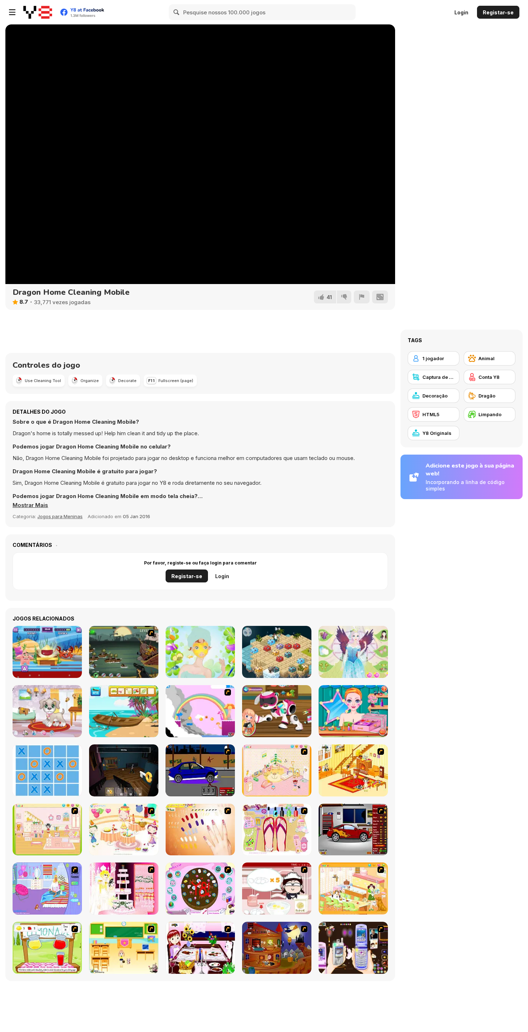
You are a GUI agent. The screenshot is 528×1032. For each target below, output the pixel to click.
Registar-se (498, 12)
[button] (30, 505)
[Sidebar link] (12, 12)
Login (461, 12)
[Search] (177, 12)
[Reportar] (362, 296)
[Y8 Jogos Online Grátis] (37, 12)
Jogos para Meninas (60, 516)
